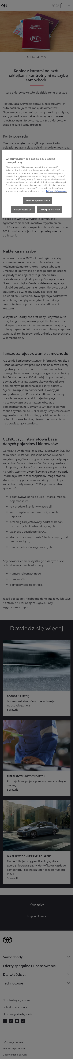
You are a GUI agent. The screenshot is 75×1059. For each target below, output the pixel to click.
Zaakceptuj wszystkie (49, 209)
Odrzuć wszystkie (23, 209)
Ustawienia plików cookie (37, 200)
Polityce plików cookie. (56, 191)
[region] (37, 184)
